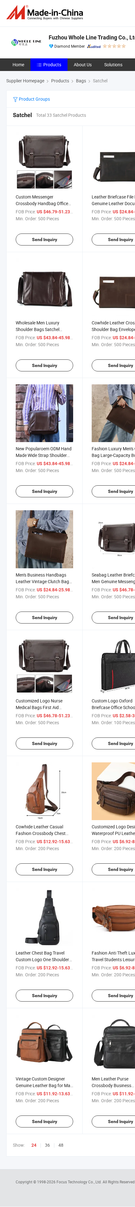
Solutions (113, 65)
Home (18, 65)
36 (47, 1145)
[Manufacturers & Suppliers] (45, 12)
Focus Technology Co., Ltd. (80, 1181)
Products (52, 65)
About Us (83, 65)
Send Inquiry (44, 239)
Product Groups (34, 99)
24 (33, 1145)
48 (60, 1145)
